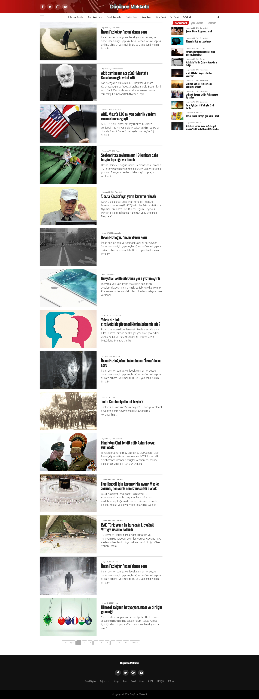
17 (126, 643)
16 (119, 643)
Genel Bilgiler (90, 681)
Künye (116, 681)
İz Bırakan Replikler (75, 17)
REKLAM (171, 681)
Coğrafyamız (105, 681)
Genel (125, 681)
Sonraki (135, 643)
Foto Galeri (174, 17)
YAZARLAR (187, 17)
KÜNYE (150, 681)
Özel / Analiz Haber (95, 17)
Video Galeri (146, 17)
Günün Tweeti (160, 17)
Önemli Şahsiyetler (114, 17)
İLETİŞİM (160, 681)
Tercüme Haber (132, 17)
